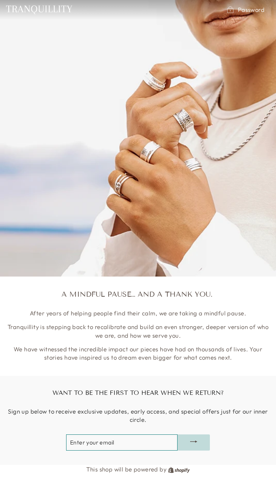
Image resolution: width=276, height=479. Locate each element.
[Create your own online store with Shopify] (179, 469)
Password (251, 9)
